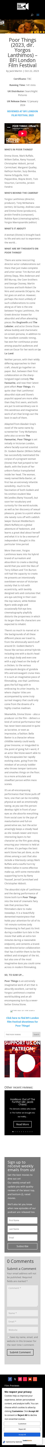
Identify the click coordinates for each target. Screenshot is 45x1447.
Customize (22, 1424)
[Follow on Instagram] (20, 1379)
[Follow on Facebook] (10, 1379)
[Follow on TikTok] (25, 1379)
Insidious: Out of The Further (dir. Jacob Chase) (22, 1102)
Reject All (22, 1429)
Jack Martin (16, 71)
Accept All (22, 1434)
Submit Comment (20, 1352)
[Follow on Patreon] (35, 1379)
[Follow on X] (15, 1379)
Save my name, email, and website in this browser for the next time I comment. (22, 1341)
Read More (22, 1124)
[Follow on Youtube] (30, 1379)
